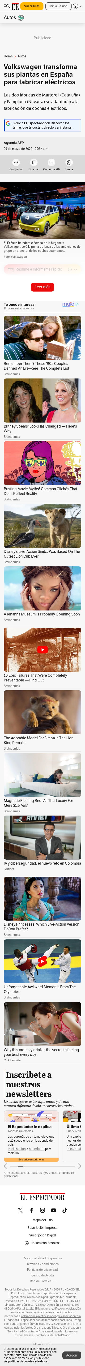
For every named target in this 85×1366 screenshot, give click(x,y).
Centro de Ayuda (42, 1275)
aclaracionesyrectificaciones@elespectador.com (51, 1316)
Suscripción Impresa (42, 1228)
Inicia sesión (17, 1149)
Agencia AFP (14, 143)
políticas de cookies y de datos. (28, 1361)
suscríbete (36, 1149)
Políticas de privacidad (42, 1269)
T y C (45, 1172)
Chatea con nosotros (45, 1243)
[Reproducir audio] (11, 297)
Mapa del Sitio (43, 1220)
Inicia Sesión (58, 6)
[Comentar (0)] (51, 163)
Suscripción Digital (42, 1235)
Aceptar (71, 1355)
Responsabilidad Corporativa (42, 1258)
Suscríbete (32, 6)
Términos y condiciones (43, 1264)
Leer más (42, 287)
